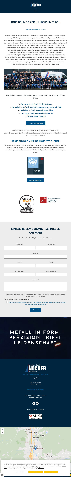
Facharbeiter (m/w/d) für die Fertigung (36, 104)
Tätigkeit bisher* (51, 271)
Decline (35, 472)
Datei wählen (9, 299)
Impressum (29, 409)
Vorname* (20, 244)
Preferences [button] (41, 468)
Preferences (20, 472)
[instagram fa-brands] (37, 403)
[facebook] (33, 403)
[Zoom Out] (2, 432)
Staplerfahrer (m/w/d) (37, 116)
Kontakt (42, 409)
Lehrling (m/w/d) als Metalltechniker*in (37, 113)
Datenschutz (36, 409)
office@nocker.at (37, 384)
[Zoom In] (2, 429)
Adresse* (35, 253)
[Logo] (35, 5)
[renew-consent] (2, 475)
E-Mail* (51, 262)
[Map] (35, 450)
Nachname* (51, 244)
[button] (35, 10)
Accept (51, 472)
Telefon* (19, 262)
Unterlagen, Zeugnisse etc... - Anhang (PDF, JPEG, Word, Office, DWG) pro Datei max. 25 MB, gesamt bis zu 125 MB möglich (35, 295)
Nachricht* (35, 280)
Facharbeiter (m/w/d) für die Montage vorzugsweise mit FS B (36, 107)
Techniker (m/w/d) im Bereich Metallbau (36, 110)
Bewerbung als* (20, 271)
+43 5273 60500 (37, 382)
